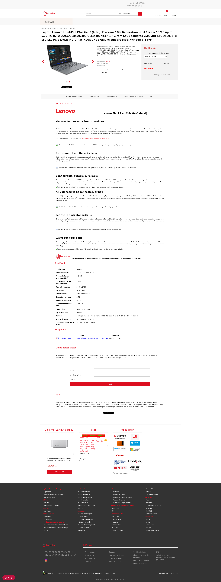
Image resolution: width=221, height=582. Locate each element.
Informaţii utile (115, 561)
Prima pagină (45, 28)
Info (151, 96)
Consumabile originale (85, 514)
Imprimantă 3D (83, 503)
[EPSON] (120, 462)
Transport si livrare (116, 555)
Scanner (80, 508)
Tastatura (149, 503)
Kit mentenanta (83, 527)
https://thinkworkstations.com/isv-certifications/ (95, 138)
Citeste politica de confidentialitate (103, 573)
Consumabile (81, 511)
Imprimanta (81, 489)
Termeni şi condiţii (116, 558)
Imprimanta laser (84, 492)
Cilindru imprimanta (86, 519)
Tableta (45, 500)
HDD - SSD (115, 527)
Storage (148, 527)
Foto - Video (114, 489)
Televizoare (115, 492)
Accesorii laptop (49, 497)
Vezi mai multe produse (120, 473)
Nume (72, 370)
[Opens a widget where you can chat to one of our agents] (8, 578)
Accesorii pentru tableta (52, 505)
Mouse (148, 500)
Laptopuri (72, 28)
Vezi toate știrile (84, 461)
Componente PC (116, 514)
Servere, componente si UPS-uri (122, 505)
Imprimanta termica (85, 497)
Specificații (95, 96)
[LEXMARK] (135, 461)
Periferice (148, 497)
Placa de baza (116, 519)
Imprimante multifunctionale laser (56, 525)
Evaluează (123, 70)
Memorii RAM (116, 525)
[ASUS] (135, 468)
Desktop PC (48, 516)
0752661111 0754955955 (61, 555)
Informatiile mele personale (167, 573)
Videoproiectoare (119, 500)
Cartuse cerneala (84, 522)
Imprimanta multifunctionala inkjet (56, 527)
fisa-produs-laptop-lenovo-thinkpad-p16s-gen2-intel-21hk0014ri (83, 338)
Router (148, 522)
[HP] (135, 443)
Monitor (46, 508)
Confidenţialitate (139, 552)
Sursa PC (149, 492)
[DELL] (120, 449)
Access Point (150, 525)
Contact (158, 16)
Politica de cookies (139, 563)
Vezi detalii (59, 472)
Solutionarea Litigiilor (140, 560)
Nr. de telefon (75, 375)
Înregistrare (89, 555)
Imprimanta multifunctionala (54, 522)
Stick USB (149, 511)
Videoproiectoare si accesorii (122, 497)
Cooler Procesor (117, 530)
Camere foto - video (118, 494)
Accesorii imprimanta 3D (86, 505)
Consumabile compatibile (86, 525)
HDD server (116, 508)
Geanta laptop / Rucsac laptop (54, 494)
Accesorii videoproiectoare (122, 503)
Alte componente (152, 494)
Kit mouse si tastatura (153, 505)
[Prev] (44, 61)
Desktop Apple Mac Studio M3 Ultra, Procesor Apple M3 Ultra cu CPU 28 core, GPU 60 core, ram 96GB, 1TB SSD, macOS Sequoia (59, 459)
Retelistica (148, 516)
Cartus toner (83, 516)
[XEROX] (120, 467)
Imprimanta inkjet (84, 494)
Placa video (115, 516)
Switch (148, 519)
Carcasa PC (149, 489)
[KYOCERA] (120, 437)
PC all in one (48, 519)
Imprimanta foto (83, 500)
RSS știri (83, 459)
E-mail (72, 379)
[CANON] (120, 456)
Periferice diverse (151, 514)
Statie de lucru (48, 514)
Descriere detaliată (75, 96)
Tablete (46, 503)
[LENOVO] (120, 443)
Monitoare (47, 511)
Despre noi (89, 561)
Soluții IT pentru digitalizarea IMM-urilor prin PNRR (165, 557)
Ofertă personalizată (133, 96)
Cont (174, 16)
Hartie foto (81, 530)
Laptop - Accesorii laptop (59, 28)
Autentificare (90, 558)
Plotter (46, 530)
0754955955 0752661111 (136, 4)
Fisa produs (112, 96)
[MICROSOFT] (135, 449)
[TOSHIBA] (135, 437)
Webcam (149, 508)
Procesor (115, 522)
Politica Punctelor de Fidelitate (140, 556)
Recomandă (104, 70)
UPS (113, 511)
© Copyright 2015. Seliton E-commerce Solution (110, 579)
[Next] (92, 61)
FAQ (157, 552)
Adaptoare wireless (152, 530)
